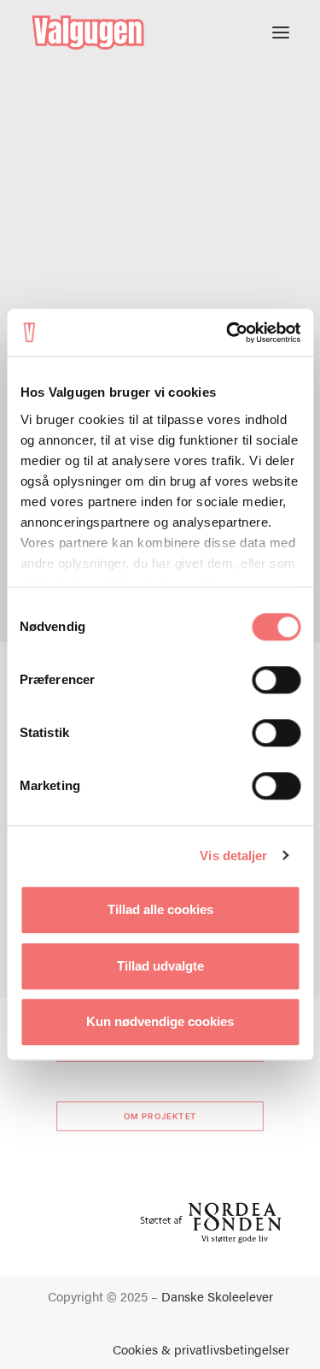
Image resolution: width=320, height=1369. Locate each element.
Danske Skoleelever (217, 1296)
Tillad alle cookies (160, 909)
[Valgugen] (88, 32)
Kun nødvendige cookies (160, 1021)
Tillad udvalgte (160, 966)
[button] (280, 32)
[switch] (276, 679)
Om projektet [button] (160, 1117)
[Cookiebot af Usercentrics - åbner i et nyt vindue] (227, 333)
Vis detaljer (233, 855)
